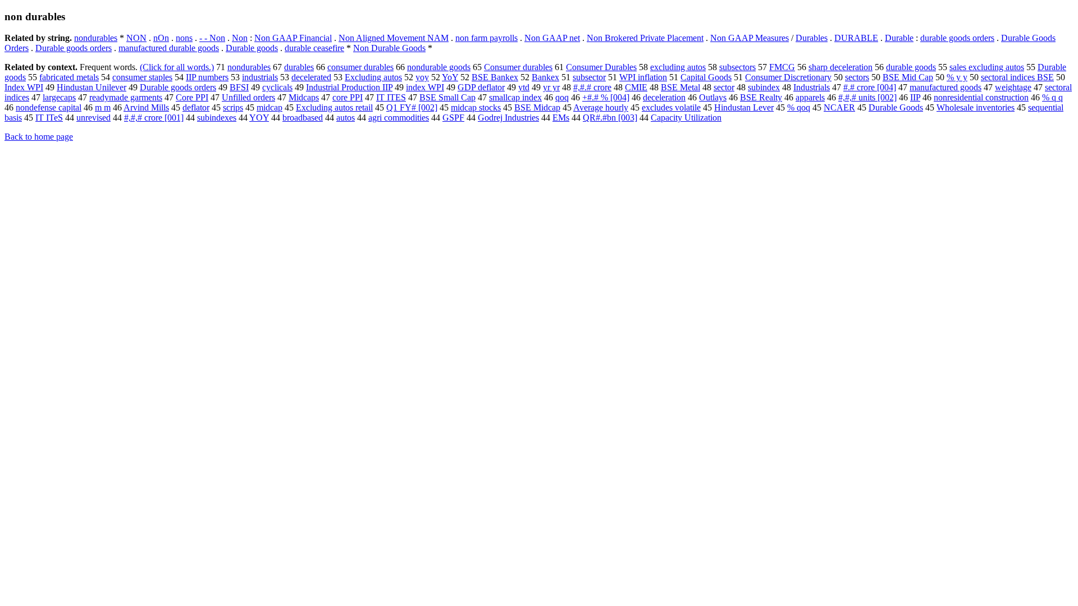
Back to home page (38, 136)
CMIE (636, 87)
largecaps (59, 97)
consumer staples (142, 77)
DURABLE (856, 38)
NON (136, 38)
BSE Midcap (537, 107)
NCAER (839, 107)
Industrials (811, 87)
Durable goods (252, 48)
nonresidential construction (981, 97)
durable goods (911, 67)
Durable (899, 38)
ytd (523, 87)
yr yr (551, 87)
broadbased (302, 117)
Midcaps (304, 97)
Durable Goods (896, 107)
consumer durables (360, 67)
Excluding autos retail (334, 107)
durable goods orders (957, 38)
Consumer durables (518, 67)
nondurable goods (439, 67)
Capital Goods (706, 77)
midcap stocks (476, 107)
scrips (233, 107)
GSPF (453, 117)
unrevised (93, 117)
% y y (957, 77)
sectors (857, 77)
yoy (422, 77)
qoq (562, 97)
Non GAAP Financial (293, 38)
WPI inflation (643, 77)
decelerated (311, 77)
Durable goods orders (73, 48)
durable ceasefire (314, 48)
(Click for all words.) (177, 67)
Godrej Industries (508, 117)
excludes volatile (671, 107)
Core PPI (192, 97)
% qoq (798, 107)
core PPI (347, 97)
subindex (764, 87)
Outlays (713, 97)
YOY (259, 117)
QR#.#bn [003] (610, 117)
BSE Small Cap (447, 97)
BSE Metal (680, 87)
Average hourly (600, 107)
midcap (269, 107)
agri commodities (398, 117)
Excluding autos (373, 77)
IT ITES (391, 97)
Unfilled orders (248, 97)
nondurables (95, 38)
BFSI (239, 87)
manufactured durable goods (168, 48)
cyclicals (277, 87)
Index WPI (23, 87)
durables (299, 67)
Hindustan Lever (744, 107)
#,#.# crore (592, 87)
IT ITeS (49, 117)
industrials (260, 77)
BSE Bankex (495, 77)
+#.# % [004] (605, 97)
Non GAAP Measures (749, 38)
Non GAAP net (552, 38)
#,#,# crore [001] (154, 117)
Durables (812, 38)
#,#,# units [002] (867, 97)
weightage (1013, 87)
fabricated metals (69, 77)
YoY (450, 77)
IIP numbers (207, 77)
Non (240, 38)
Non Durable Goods (389, 48)
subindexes (216, 117)
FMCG (782, 67)
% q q (1052, 97)
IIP (915, 97)
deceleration (664, 97)
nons (184, 38)
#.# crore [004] (869, 87)
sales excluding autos (986, 67)
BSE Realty (761, 97)
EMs (560, 117)
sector (724, 87)
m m (103, 107)
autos (345, 117)
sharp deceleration (840, 67)
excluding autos (678, 67)
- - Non (212, 38)
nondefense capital (48, 107)
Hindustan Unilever (91, 87)
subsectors (737, 67)
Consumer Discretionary (788, 77)
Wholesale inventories (976, 107)
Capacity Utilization (686, 117)
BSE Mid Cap (908, 77)
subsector (589, 77)
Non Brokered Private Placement (645, 38)
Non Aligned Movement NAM (394, 38)
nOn (161, 38)
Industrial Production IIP (349, 87)
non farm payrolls (486, 38)
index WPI (425, 87)
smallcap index (515, 97)
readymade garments (125, 97)
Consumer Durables (601, 67)
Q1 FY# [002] (411, 107)
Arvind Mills (146, 107)
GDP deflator (481, 87)
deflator (195, 107)
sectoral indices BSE (1017, 77)
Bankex (545, 77)
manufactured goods (945, 87)
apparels (810, 97)
